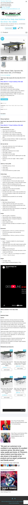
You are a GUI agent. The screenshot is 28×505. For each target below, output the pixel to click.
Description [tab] (3, 113)
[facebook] (5, 311)
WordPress (17, 503)
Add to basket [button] (7, 369)
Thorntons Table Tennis (6, 1)
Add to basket (4, 99)
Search (14, 28)
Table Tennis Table (10, 105)
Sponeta (5, 109)
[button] (24, 40)
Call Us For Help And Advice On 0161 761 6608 (13, 20)
